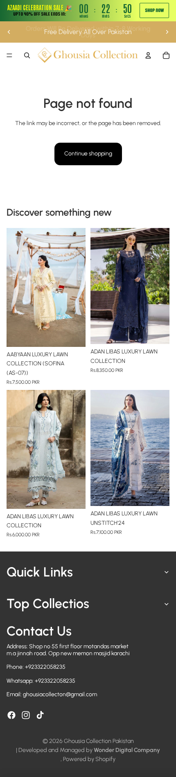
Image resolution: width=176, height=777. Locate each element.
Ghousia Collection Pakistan (99, 741)
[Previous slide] (9, 32)
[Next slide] (167, 32)
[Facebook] (11, 715)
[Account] (148, 55)
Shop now (154, 10)
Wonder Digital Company (127, 750)
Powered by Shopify (89, 759)
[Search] (27, 55)
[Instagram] (26, 715)
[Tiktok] (40, 715)
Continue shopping (88, 153)
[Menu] (9, 55)
